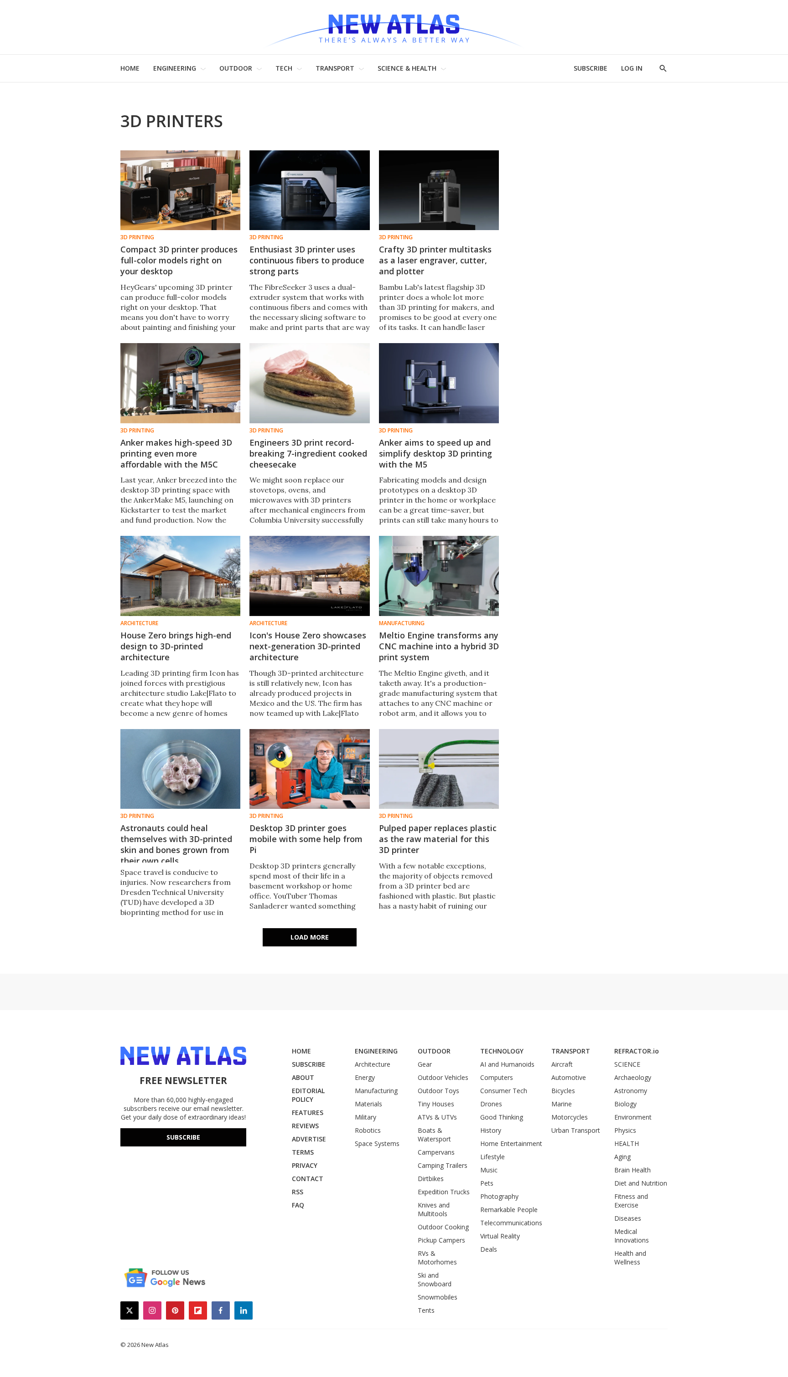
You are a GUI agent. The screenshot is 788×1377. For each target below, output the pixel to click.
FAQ (298, 1205)
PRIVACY (304, 1165)
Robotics (368, 1130)
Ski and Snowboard (434, 1279)
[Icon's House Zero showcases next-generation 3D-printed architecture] (309, 576)
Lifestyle (492, 1156)
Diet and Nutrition (640, 1183)
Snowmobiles (437, 1297)
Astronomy (630, 1090)
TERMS (303, 1152)
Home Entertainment (511, 1143)
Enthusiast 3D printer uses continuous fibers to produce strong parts (306, 260)
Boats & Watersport (434, 1134)
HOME (130, 68)
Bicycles (563, 1090)
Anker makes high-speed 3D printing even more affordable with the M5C (176, 453)
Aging (622, 1156)
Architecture (139, 623)
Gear (425, 1064)
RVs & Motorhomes (437, 1257)
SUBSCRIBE (590, 68)
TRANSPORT (335, 68)
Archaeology (632, 1077)
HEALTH (626, 1143)
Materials (368, 1104)
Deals (488, 1249)
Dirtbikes (431, 1178)
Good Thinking (501, 1117)
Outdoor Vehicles (443, 1077)
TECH (283, 68)
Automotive (568, 1077)
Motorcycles (569, 1117)
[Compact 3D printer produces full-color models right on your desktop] (180, 190)
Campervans (436, 1152)
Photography (499, 1196)
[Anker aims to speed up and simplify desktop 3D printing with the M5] (439, 383)
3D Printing (137, 237)
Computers (496, 1077)
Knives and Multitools (434, 1209)
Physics (625, 1130)
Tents (426, 1310)
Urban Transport (575, 1130)
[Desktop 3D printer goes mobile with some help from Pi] (309, 769)
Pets (486, 1183)
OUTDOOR (235, 68)
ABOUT (303, 1077)
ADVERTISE (309, 1139)
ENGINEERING (174, 68)
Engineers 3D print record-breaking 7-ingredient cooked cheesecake (308, 453)
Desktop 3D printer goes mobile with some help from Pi (306, 838)
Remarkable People (509, 1209)
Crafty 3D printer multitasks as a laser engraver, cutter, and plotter (435, 260)
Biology (625, 1104)
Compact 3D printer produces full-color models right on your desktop (179, 260)
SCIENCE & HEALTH (407, 68)
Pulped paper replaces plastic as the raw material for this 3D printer (438, 838)
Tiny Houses (436, 1104)
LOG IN (632, 68)
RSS (297, 1191)
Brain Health (632, 1170)
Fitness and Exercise (631, 1200)
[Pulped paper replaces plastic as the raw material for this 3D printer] (439, 769)
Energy (365, 1077)
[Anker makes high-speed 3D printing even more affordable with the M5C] (180, 383)
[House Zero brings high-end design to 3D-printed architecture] (180, 576)
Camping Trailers (442, 1165)
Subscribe (183, 1137)
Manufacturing (402, 623)
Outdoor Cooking (443, 1227)
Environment (633, 1117)
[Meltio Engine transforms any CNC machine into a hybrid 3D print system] (439, 576)
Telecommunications (511, 1222)
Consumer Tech (503, 1090)
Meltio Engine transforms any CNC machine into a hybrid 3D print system (439, 646)
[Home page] (394, 27)
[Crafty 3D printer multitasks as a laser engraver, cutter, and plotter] (439, 190)
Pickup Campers (441, 1240)
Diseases (627, 1218)
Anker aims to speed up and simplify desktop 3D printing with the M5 (435, 453)
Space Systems (377, 1143)
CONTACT (307, 1178)
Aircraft (562, 1064)
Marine (561, 1104)
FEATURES (307, 1112)
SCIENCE (627, 1064)
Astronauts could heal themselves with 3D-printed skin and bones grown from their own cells (176, 844)
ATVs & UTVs (437, 1117)
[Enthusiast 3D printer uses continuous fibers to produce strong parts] (309, 190)
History (490, 1130)
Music (489, 1170)
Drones (491, 1104)
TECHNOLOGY (502, 1051)
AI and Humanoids (507, 1064)
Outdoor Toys (438, 1090)
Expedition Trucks (444, 1191)
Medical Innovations (631, 1235)
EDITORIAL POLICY (308, 1095)
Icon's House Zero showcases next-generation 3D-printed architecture (307, 646)
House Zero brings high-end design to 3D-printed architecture (175, 646)
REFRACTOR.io (636, 1051)
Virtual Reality (500, 1236)
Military (365, 1117)
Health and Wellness (630, 1257)
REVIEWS (305, 1125)
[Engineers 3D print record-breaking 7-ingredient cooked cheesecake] (309, 383)
